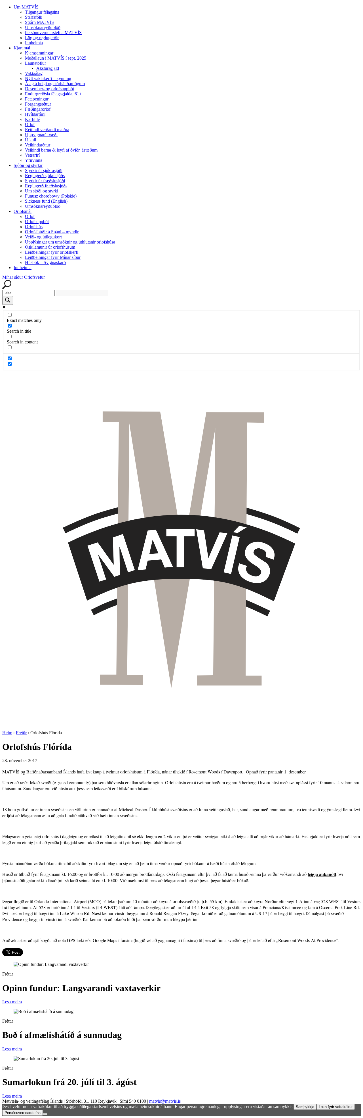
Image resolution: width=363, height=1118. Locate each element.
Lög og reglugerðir (42, 37)
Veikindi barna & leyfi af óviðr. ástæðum (61, 150)
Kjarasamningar (39, 53)
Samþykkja (305, 1107)
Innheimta (34, 42)
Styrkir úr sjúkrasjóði (43, 170)
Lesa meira (12, 1001)
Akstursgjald (47, 68)
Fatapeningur (36, 99)
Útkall (30, 139)
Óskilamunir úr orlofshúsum (50, 247)
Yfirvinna (33, 160)
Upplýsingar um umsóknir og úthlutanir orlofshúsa (70, 242)
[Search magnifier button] (7, 300)
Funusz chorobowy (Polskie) (51, 196)
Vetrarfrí (32, 155)
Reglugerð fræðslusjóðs (46, 185)
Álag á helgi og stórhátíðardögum (55, 83)
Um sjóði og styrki (41, 190)
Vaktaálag (34, 73)
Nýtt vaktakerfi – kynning (48, 78)
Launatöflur (35, 63)
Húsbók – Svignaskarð (45, 262)
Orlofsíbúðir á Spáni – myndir (52, 231)
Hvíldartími (35, 114)
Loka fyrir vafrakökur (336, 1107)
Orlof (30, 124)
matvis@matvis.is (165, 1101)
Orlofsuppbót (37, 221)
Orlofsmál (22, 211)
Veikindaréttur (37, 144)
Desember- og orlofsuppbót (49, 88)
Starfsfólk (33, 17)
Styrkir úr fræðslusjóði (45, 180)
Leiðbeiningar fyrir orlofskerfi (51, 252)
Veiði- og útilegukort (43, 236)
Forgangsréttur (38, 104)
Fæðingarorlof (37, 109)
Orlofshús (34, 226)
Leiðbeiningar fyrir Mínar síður (53, 257)
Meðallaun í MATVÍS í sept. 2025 (55, 58)
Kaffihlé (32, 119)
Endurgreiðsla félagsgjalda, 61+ (53, 93)
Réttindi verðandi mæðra (47, 129)
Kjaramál (22, 47)
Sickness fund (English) (46, 201)
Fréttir (21, 732)
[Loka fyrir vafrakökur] (45, 1114)
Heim (7, 732)
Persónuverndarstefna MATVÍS (53, 32)
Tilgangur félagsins (42, 12)
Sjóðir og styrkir (28, 165)
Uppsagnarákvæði (41, 134)
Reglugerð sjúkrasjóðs (45, 175)
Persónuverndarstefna (23, 1113)
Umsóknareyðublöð (42, 27)
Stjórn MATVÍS (39, 22)
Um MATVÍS (26, 7)
